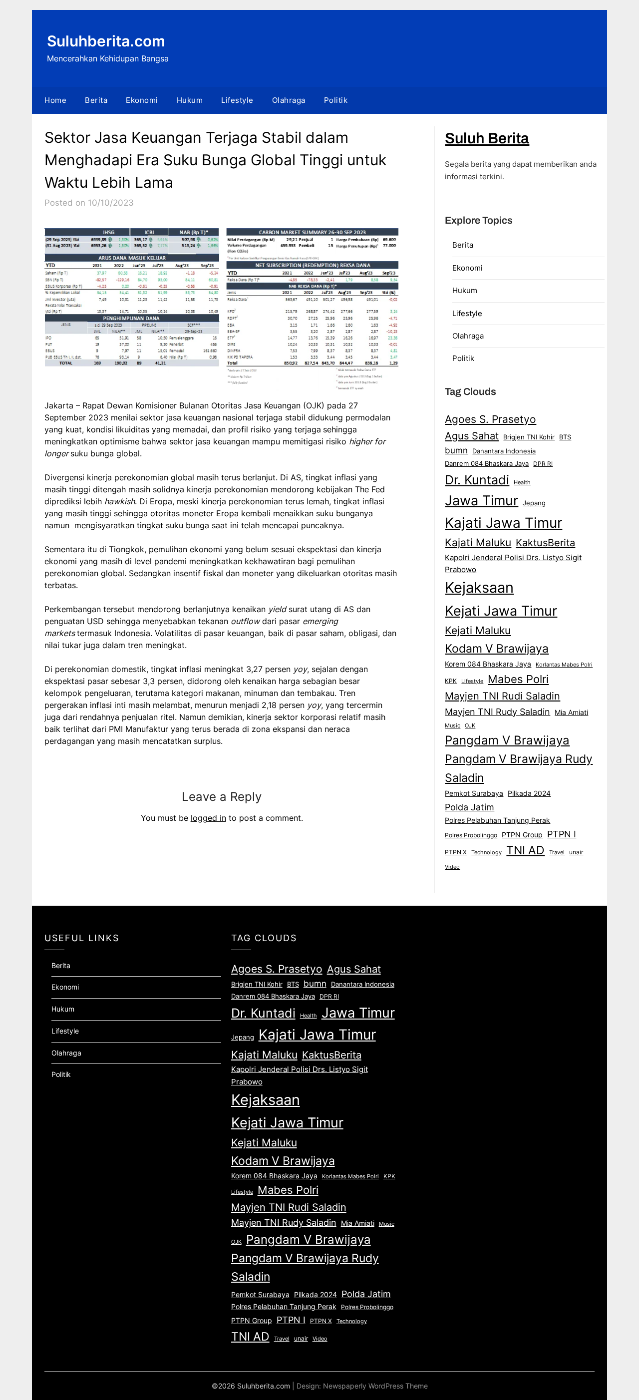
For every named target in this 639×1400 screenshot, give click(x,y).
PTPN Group (522, 835)
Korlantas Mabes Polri (564, 665)
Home (55, 100)
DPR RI (543, 463)
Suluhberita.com (106, 41)
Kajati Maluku (478, 542)
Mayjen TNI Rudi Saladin (502, 696)
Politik (336, 100)
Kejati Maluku (478, 630)
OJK (470, 725)
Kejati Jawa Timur (501, 610)
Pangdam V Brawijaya (507, 740)
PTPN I (561, 833)
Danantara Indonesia (504, 451)
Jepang (534, 503)
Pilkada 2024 (529, 793)
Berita (96, 100)
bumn (456, 450)
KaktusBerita (545, 543)
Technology (486, 852)
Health (522, 482)
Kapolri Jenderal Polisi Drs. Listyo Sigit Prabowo (513, 563)
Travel (557, 852)
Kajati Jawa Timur (503, 522)
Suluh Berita (487, 138)
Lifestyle (237, 100)
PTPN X (456, 852)
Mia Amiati (571, 712)
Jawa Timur (481, 500)
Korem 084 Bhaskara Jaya (488, 664)
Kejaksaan (479, 587)
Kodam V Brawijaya (497, 648)
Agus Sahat (472, 435)
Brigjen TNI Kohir (529, 437)
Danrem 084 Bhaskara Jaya (487, 463)
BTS (565, 437)
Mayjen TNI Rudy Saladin (497, 711)
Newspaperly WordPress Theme (375, 1386)
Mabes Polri (518, 679)
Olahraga (289, 100)
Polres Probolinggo (471, 835)
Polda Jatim (469, 806)
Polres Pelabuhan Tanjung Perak (497, 820)
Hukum (190, 100)
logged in (208, 818)
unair (576, 852)
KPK (451, 681)
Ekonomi (142, 100)
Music (452, 725)
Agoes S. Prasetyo (490, 418)
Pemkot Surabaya (474, 793)
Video (452, 866)
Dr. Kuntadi (477, 479)
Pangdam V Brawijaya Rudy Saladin (519, 768)
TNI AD (525, 850)
